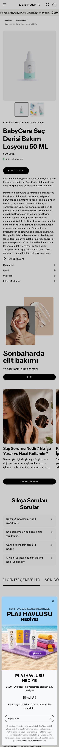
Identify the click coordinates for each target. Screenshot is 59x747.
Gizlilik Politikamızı (30, 741)
